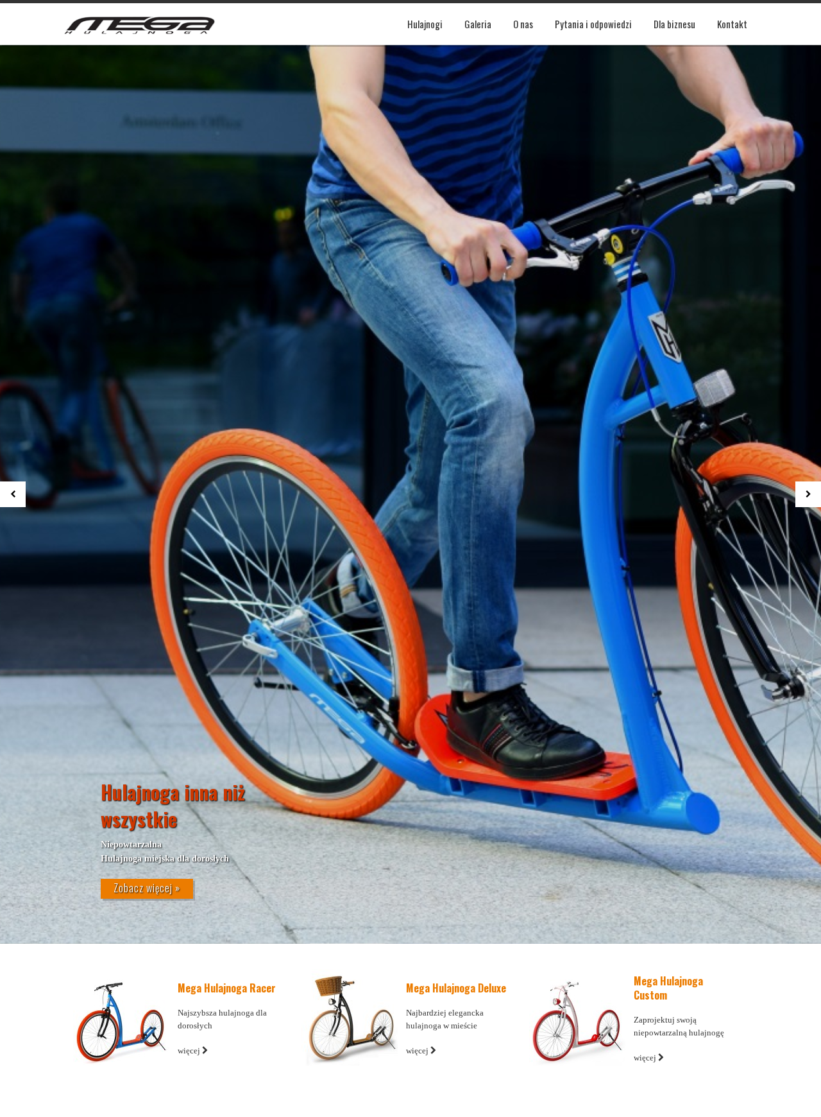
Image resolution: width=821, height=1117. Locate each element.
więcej (190, 1050)
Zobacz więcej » (147, 888)
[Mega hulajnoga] (139, 24)
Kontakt (732, 24)
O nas (523, 24)
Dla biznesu (674, 24)
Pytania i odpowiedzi (593, 24)
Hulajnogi (425, 24)
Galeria (477, 24)
